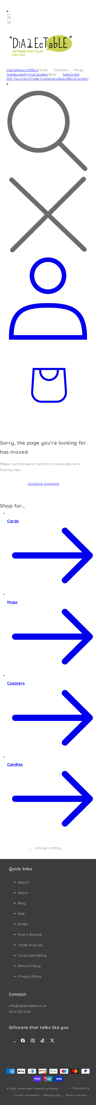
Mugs (12, 601)
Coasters (16, 683)
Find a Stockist (30, 934)
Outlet (23, 924)
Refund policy (52, 1095)
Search (23, 882)
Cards (13, 520)
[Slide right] (66, 848)
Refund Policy (29, 966)
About (23, 893)
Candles (15, 764)
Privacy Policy (29, 976)
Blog (21, 903)
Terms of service (76, 1095)
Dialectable (24, 1088)
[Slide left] (30, 848)
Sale (21, 913)
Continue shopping (43, 484)
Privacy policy (80, 1088)
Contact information (26, 1095)
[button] (9, 17)
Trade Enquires (30, 945)
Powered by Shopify (45, 1088)
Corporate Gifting (32, 955)
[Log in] (48, 341)
